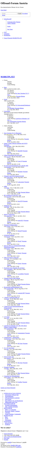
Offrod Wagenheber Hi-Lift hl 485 (13, 155)
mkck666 (8, 146)
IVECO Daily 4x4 (9, 357)
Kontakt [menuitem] (6, 439)
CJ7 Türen (7, 317)
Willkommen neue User (11, 402)
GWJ (7, 318)
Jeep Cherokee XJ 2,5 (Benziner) (12, 133)
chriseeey (8, 358)
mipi (7, 349)
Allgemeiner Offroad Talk (12, 395)
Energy (8, 248)
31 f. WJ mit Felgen (9, 348)
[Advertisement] (15, 58)
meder (19, 354)
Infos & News (8, 423)
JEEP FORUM (8, 408)
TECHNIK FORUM (9, 403)
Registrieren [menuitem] (7, 35)
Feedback (7, 424)
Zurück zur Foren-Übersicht (8, 387)
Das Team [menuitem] (10, 29)
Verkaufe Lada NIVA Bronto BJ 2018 (14, 176)
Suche (19, 13)
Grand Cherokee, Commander (13, 414)
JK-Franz (8, 339)
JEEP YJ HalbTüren (9, 214)
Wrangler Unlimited (9, 367)
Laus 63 (8, 156)
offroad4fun (13, 96)
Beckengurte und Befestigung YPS (13, 287)
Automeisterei (13, 121)
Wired (7, 279)
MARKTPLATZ (8, 77)
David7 (8, 236)
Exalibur (8, 377)
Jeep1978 (8, 196)
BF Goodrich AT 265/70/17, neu (12, 195)
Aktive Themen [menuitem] (11, 23)
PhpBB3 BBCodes (16, 445)
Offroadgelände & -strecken (12, 398)
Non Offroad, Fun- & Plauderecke (14, 400)
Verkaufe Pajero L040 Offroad (12, 278)
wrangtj (8, 226)
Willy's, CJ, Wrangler (10, 409)
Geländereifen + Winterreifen (11, 337)
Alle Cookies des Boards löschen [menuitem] (12, 436)
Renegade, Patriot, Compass (12, 411)
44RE (5, 186)
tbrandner (12, 108)
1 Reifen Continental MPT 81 (12, 297)
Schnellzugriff (7, 19)
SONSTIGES (7, 421)
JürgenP (20, 231)
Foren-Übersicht (8, 433)
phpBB (9, 442)
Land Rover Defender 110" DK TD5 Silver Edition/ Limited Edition (15, 326)
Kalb (7, 299)
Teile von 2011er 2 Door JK (11, 257)
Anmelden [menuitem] (6, 33)
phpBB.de (18, 447)
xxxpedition (9, 269)
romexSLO (9, 216)
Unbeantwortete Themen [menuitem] (13, 22)
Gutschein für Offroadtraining (12, 376)
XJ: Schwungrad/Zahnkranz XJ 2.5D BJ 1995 (16, 165)
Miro (7, 368)
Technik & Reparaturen (11, 405)
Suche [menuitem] (8, 26)
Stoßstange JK (7, 205)
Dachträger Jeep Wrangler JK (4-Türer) (14, 268)
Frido (7, 188)
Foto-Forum (8, 399)
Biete (5, 87)
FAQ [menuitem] (5, 32)
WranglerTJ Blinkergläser (10, 225)
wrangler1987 (10, 288)
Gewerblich (7, 111)
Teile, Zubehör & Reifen (11, 406)
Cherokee (7, 412)
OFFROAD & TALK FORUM (12, 393)
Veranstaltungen (9, 396)
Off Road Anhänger (9, 235)
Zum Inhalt (3, 10)
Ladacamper (9, 177)
